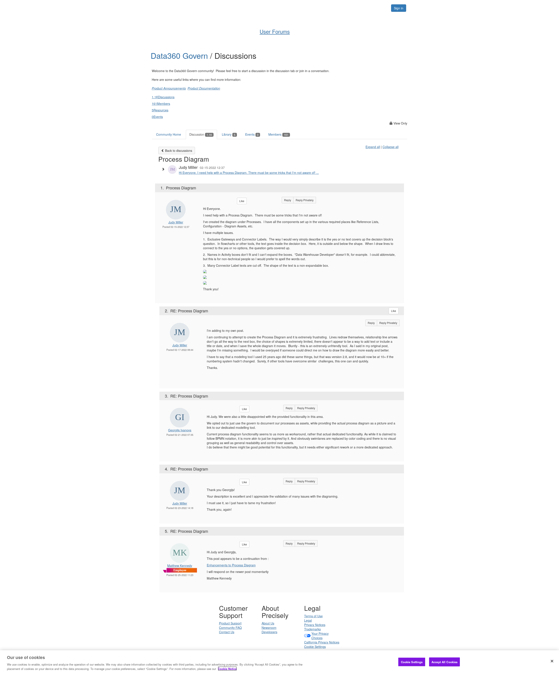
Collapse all (391, 147)
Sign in (398, 8)
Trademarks (312, 629)
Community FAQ (230, 627)
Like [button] (241, 201)
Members (278, 134)
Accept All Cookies (444, 662)
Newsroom (269, 627)
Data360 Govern (180, 55)
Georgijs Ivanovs (179, 430)
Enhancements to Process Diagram (231, 565)
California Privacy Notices (321, 642)
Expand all (373, 147)
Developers (269, 632)
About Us (268, 623)
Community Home (168, 134)
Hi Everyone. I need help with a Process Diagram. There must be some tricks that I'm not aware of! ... (249, 172)
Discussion (200, 134)
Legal (308, 620)
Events (252, 134)
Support (310, 8)
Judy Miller (175, 222)
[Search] (382, 8)
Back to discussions (178, 150)
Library (228, 134)
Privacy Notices (314, 625)
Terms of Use (313, 616)
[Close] (552, 661)
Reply (287, 200)
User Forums (269, 8)
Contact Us (226, 632)
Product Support (230, 623)
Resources (360, 8)
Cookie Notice (227, 668)
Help (291, 8)
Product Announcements (169, 88)
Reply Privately (305, 200)
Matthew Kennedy (179, 565)
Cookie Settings (315, 646)
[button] (164, 169)
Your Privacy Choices (320, 635)
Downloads (334, 8)
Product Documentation (204, 88)
